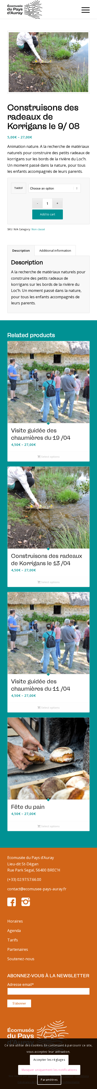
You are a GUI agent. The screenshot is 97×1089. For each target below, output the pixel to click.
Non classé (38, 229)
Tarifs (12, 940)
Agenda (14, 930)
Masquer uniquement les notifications (49, 1070)
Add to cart (47, 214)
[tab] (21, 250)
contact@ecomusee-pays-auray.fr (36, 888)
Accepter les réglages (49, 1060)
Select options (50, 456)
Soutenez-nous (20, 958)
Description (21, 250)
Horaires (15, 921)
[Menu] (83, 9)
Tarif (18, 188)
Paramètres (49, 1080)
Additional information (55, 250)
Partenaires (17, 949)
